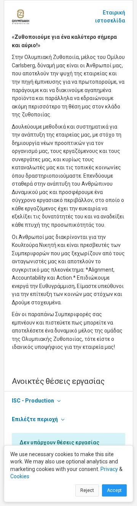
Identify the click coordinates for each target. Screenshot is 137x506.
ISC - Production (33, 401)
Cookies (19, 476)
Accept (114, 490)
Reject (87, 490)
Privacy (109, 469)
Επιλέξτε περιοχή (35, 419)
